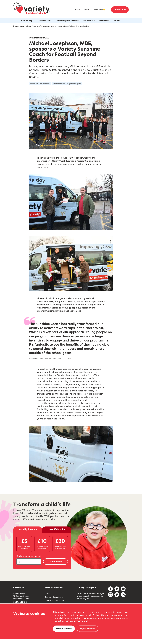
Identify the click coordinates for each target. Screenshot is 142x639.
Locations (103, 20)
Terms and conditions (54, 597)
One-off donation (56, 529)
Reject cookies (88, 628)
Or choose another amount (28, 556)
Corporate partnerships (66, 20)
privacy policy (80, 621)
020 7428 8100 (20, 602)
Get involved (44, 20)
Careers (48, 593)
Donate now (120, 9)
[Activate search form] (126, 20)
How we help (27, 20)
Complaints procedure (54, 600)
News (77, 10)
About (117, 20)
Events (86, 10)
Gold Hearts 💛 (99, 10)
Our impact (88, 20)
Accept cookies (63, 628)
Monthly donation (28, 529)
